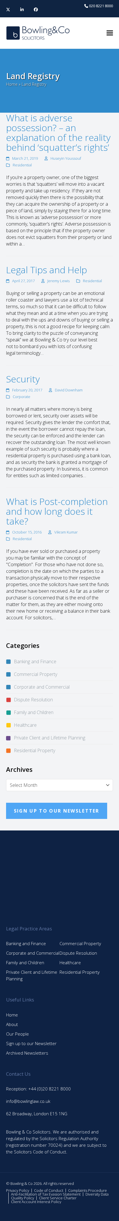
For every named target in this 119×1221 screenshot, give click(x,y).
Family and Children (33, 712)
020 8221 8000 (100, 5)
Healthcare (25, 725)
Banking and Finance (35, 661)
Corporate (21, 396)
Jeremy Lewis (58, 280)
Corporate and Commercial (42, 687)
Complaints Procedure (87, 1190)
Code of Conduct (48, 1190)
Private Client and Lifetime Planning (49, 738)
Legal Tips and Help (46, 269)
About (12, 1024)
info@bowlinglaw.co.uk (28, 1101)
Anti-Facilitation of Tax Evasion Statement (46, 1194)
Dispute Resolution (33, 699)
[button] (110, 33)
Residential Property (34, 750)
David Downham (69, 390)
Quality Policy (22, 1197)
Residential (22, 165)
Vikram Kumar (66, 532)
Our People (17, 1034)
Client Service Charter (58, 1197)
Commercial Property (35, 674)
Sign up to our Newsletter (31, 1043)
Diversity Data (97, 1194)
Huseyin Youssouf (66, 158)
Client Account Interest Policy (36, 1201)
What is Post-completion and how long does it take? (57, 511)
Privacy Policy (17, 1190)
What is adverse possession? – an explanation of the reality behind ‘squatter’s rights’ (58, 132)
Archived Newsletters (27, 1053)
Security (23, 379)
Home (12, 84)
